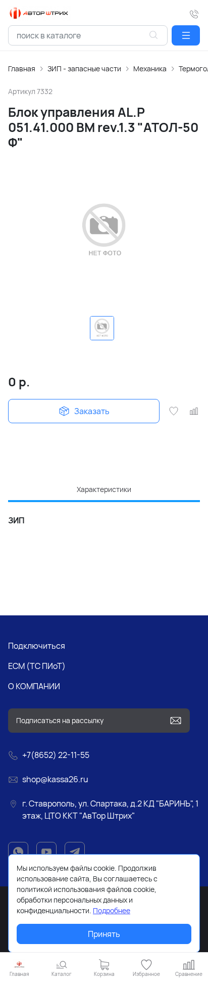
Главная (21, 68)
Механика (150, 68)
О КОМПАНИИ (34, 686)
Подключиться (36, 645)
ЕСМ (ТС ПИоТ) (37, 666)
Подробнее (111, 910)
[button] (186, 35)
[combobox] (88, 35)
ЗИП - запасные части (84, 68)
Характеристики (104, 489)
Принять (104, 934)
